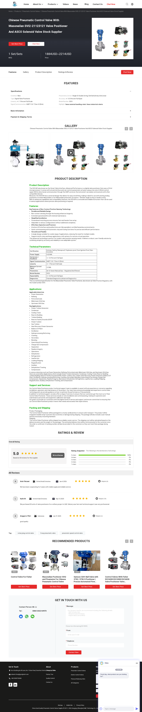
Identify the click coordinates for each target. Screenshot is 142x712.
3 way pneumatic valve (48, 533)
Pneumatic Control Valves (31, 11)
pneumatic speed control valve (72, 533)
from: (69, 630)
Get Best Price (17, 44)
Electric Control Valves (77, 675)
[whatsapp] (27, 616)
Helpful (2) (99, 516)
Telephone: (70, 641)
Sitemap (60, 705)
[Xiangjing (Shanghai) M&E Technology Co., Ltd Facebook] (10, 685)
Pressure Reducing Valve (78, 679)
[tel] (38, 616)
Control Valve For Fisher (21, 577)
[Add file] (100, 708)
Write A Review (58, 455)
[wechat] (32, 616)
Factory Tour (49, 674)
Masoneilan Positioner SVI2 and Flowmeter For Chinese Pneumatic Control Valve (54, 579)
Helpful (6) (104, 481)
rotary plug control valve (26, 533)
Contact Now (73, 652)
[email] (21, 616)
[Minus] (137, 663)
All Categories (75, 683)
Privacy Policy (80, 705)
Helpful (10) (102, 498)
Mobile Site (69, 705)
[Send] (136, 708)
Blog (87, 4)
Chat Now (36, 44)
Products (18, 11)
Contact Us (49, 682)
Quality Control (50, 678)
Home (11, 11)
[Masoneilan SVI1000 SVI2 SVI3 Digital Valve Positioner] (29, 152)
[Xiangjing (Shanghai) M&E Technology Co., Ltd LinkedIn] (15, 685)
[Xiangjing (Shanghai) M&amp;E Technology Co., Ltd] (15, 4)
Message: (70, 606)
